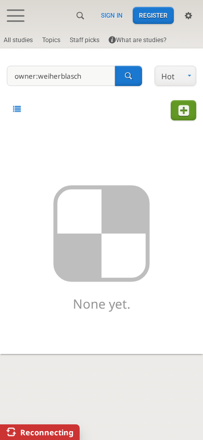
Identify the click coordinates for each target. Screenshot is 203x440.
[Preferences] (188, 15)
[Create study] (183, 110)
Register (153, 15)
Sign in (112, 15)
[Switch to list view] (17, 109)
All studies (18, 40)
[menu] (175, 76)
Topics (51, 40)
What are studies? (141, 40)
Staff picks (84, 40)
